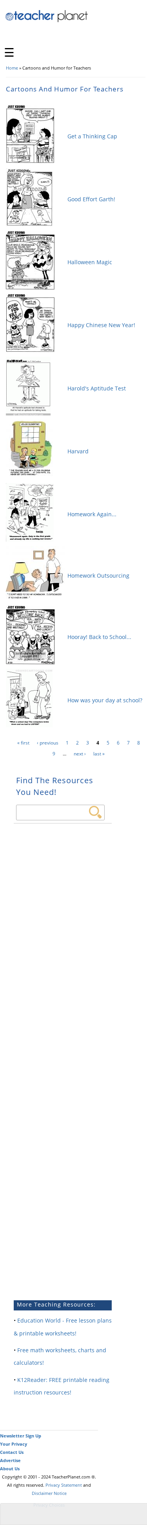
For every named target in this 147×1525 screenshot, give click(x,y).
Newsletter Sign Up (20, 1436)
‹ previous (47, 742)
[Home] (47, 21)
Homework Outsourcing (98, 575)
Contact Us (12, 1452)
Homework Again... (91, 514)
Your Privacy (13, 1444)
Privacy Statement (63, 1485)
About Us (10, 1468)
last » (99, 753)
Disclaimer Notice (49, 1493)
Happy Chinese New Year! (101, 325)
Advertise (10, 1460)
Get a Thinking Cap (92, 136)
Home (12, 68)
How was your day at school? (104, 700)
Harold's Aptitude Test (96, 388)
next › (80, 753)
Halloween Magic (89, 262)
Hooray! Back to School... (99, 637)
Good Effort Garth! (91, 199)
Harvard (78, 451)
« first (23, 742)
